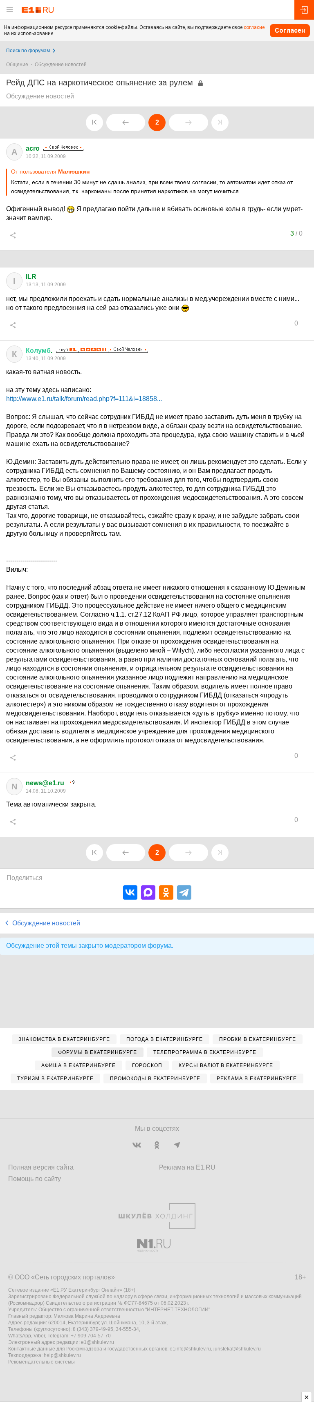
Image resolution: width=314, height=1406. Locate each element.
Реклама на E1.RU (187, 1167)
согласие (254, 27)
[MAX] (148, 892)
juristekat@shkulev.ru (237, 1349)
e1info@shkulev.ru (190, 1349)
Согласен (290, 30)
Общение (17, 64)
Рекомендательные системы (41, 1362)
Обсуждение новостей (61, 64)
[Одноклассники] (166, 892)
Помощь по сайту (34, 1178)
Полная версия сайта (41, 1167)
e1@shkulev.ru (97, 1342)
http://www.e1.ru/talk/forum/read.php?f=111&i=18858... (84, 398)
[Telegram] (184, 892)
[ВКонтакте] (130, 892)
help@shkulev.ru (62, 1355)
